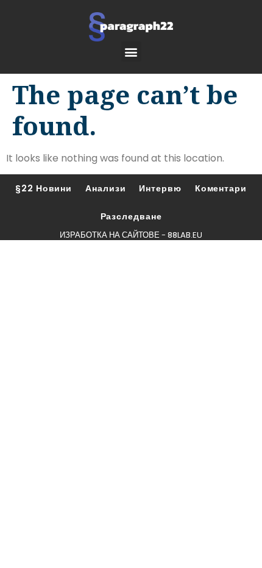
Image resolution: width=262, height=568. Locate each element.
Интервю (160, 188)
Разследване (131, 216)
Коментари (221, 188)
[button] (131, 51)
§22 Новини (43, 188)
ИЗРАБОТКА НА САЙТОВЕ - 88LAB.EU (131, 235)
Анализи (105, 188)
